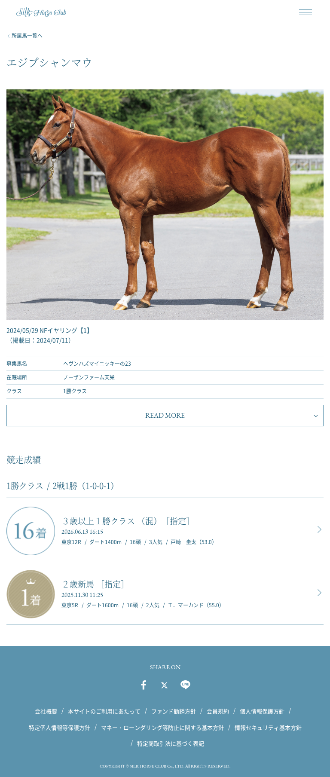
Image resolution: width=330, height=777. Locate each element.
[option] (165, 217)
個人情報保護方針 (262, 711)
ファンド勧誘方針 (173, 711)
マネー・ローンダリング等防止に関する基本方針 (162, 727)
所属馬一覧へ (27, 35)
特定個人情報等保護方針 (59, 727)
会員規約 (218, 711)
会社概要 (46, 711)
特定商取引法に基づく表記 (170, 743)
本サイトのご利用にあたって (104, 711)
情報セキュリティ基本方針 (268, 727)
